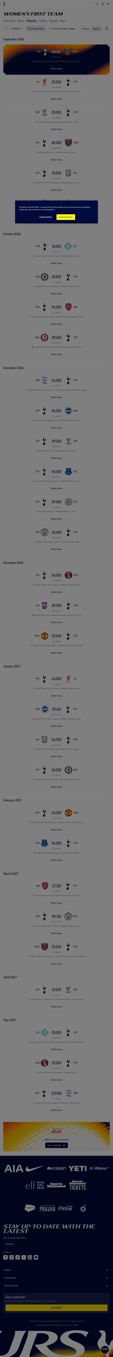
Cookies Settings (45, 217)
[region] (56, 212)
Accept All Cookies (66, 217)
